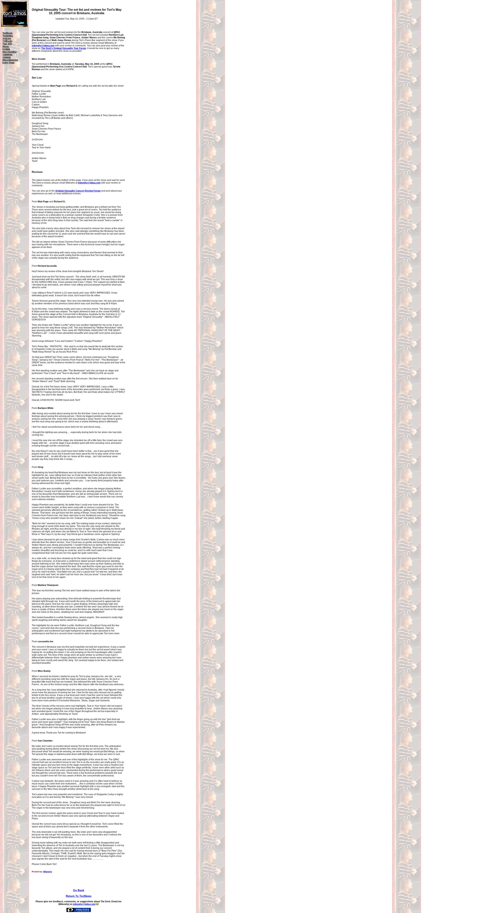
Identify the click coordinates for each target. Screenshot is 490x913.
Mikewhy (47, 871)
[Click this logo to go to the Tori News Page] (14, 26)
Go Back (78, 890)
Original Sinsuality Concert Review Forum (78, 190)
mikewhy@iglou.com (43, 45)
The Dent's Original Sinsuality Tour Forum (63, 48)
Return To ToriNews (78, 895)
